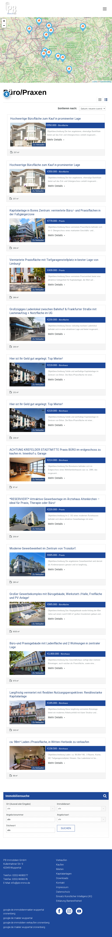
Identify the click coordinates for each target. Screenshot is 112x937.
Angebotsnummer (14, 815)
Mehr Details (55, 139)
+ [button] (4, 21)
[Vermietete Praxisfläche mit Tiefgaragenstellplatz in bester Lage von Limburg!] (69, 70)
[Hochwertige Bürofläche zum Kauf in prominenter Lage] (46, 36)
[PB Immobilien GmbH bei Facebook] (59, 910)
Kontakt (60, 882)
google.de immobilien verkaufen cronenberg (26, 922)
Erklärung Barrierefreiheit (69, 900)
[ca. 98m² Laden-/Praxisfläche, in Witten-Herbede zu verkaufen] (49, 26)
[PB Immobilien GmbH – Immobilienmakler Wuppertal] (10, 8)
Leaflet (94, 81)
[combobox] (30, 808)
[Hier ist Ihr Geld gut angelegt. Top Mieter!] (83, 27)
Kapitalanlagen (64, 873)
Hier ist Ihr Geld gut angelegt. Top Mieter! (36, 358)
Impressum (62, 887)
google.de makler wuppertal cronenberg (24, 927)
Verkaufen (61, 860)
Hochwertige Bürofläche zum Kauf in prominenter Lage (45, 118)
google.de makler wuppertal (17, 918)
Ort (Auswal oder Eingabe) (18, 804)
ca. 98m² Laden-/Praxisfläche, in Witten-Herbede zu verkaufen (49, 742)
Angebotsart (63, 815)
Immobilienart (63, 804)
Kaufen (60, 864)
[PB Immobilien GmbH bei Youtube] (79, 910)
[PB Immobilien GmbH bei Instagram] (69, 910)
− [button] (4, 25)
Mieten (60, 869)
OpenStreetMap (105, 81)
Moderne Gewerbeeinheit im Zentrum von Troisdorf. (42, 548)
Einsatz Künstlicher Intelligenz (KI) (74, 896)
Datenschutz (63, 891)
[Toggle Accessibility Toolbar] (6, 94)
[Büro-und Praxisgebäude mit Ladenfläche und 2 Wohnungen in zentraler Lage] (39, 22)
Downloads (62, 878)
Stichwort (11, 825)
